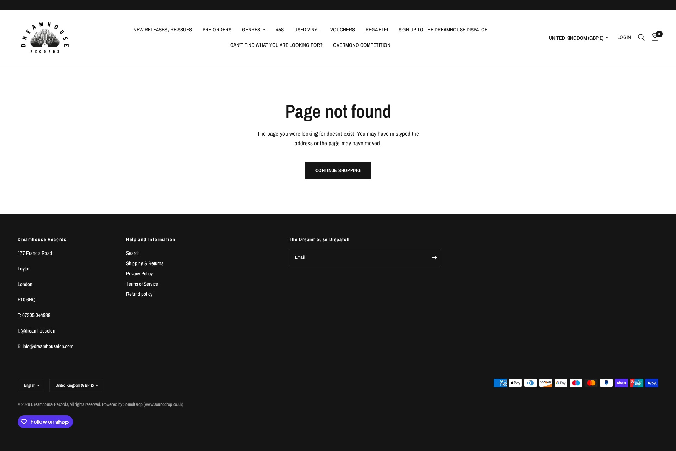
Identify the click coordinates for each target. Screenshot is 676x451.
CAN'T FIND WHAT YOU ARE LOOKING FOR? (276, 45)
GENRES (251, 29)
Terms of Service (142, 283)
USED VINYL (307, 29)
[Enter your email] (434, 257)
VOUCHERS (342, 29)
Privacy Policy (139, 273)
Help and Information (150, 239)
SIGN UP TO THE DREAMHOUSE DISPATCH (443, 29)
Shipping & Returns (144, 263)
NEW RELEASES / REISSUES (162, 29)
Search (133, 253)
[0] (653, 37)
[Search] (641, 37)
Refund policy (139, 294)
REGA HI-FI (376, 29)
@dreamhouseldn (38, 330)
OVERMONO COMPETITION (361, 45)
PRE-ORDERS (216, 29)
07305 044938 (36, 315)
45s (280, 29)
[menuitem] (162, 29)
